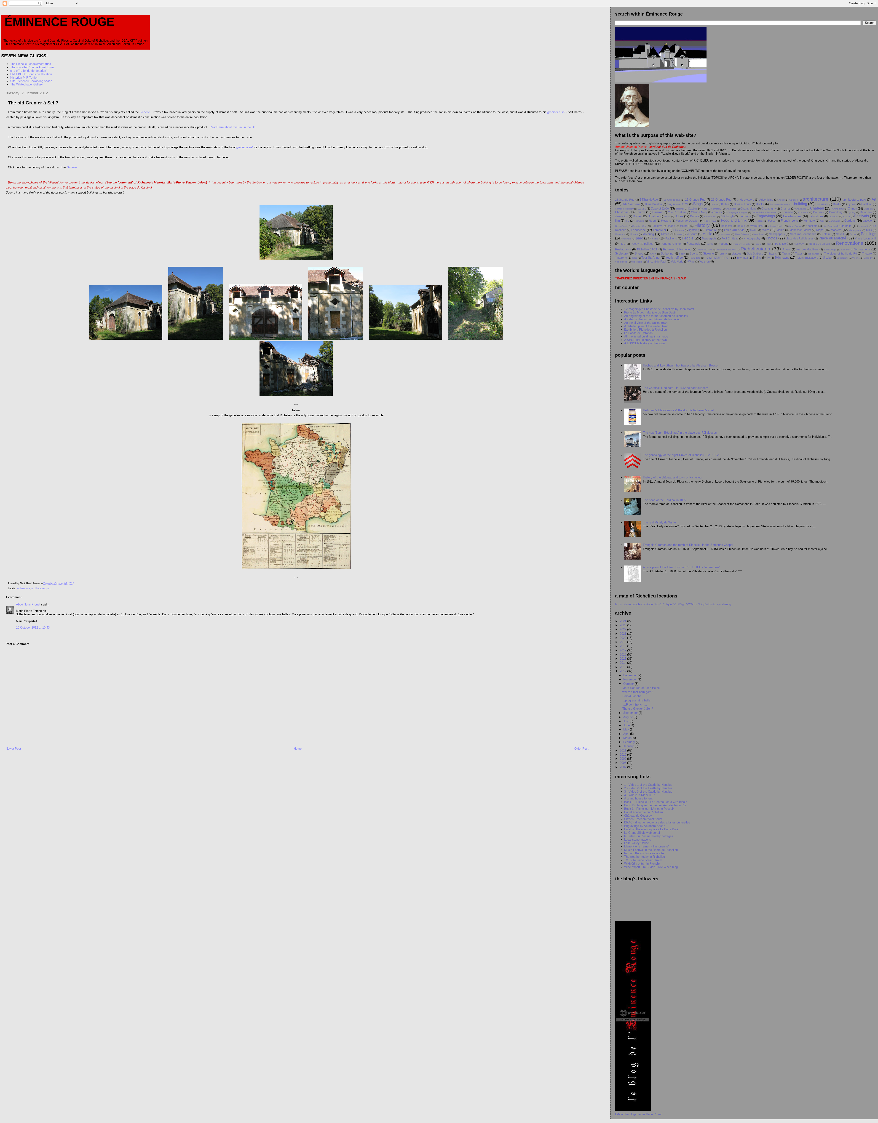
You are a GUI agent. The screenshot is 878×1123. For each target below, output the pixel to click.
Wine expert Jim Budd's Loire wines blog (651, 867)
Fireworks (639, 221)
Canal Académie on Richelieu (643, 812)
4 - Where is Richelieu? (639, 795)
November (630, 679)
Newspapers (777, 234)
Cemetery (716, 208)
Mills (869, 229)
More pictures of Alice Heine (641, 688)
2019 (623, 642)
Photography (752, 238)
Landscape (638, 230)
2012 (623, 671)
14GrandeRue (649, 199)
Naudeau (726, 234)
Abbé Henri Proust (28, 604)
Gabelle (145, 112)
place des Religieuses (800, 238)
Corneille (787, 212)
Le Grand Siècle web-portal (642, 832)
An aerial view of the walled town (645, 322)
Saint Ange (830, 249)
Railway (799, 243)
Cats (704, 208)
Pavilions (671, 238)
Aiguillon (793, 200)
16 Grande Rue (695, 199)
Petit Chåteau (730, 238)
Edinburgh (727, 216)
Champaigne (748, 208)
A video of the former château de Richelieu (652, 319)
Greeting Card (639, 226)
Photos (771, 238)
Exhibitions (816, 216)
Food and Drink (734, 220)
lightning (693, 229)
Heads (671, 225)
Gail (822, 221)
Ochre (853, 234)
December (630, 675)
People (687, 238)
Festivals (861, 216)
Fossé (772, 220)
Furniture (809, 220)
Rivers (787, 249)
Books (760, 204)
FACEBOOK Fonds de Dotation (31, 74)
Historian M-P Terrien (24, 77)
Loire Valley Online (636, 843)
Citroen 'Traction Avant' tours (643, 819)
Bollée (725, 204)
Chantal (785, 208)
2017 (623, 650)
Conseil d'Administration (764, 212)
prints (710, 244)
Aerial (781, 200)
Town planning (716, 257)
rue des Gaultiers (807, 249)
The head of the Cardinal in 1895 (664, 500)
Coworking (836, 212)
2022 (623, 629)
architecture (23, 588)
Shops (639, 253)
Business (821, 204)
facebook (834, 216)
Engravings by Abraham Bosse (644, 826)
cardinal (680, 208)
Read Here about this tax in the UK (232, 127)
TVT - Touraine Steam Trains (643, 860)
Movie (665, 234)
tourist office (674, 257)
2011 (623, 750)
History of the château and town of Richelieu (672, 477)
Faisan (846, 216)
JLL (782, 226)
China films (838, 208)
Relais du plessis (820, 243)
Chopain (868, 208)
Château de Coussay (638, 815)
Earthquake (710, 216)
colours (717, 212)
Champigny (768, 208)
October (629, 683)
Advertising (766, 199)
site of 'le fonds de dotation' (28, 70)
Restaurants (623, 249)
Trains (757, 257)
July (626, 721)
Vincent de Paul (656, 261)
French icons (789, 220)
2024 (623, 621)
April (626, 733)
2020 (623, 638)
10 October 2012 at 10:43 (33, 627)
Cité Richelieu (677, 212)
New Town (758, 234)
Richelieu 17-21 (647, 249)
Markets (836, 230)
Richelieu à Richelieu (677, 249)
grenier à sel (245, 147)
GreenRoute (621, 226)
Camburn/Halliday (624, 208)
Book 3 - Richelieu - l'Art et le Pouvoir (649, 808)
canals (642, 208)
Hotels (741, 225)
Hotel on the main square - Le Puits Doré (651, 829)
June (627, 725)
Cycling (851, 212)
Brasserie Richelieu (780, 204)
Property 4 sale (741, 244)
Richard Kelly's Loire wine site (644, 853)
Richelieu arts (705, 249)
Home (298, 748)
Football (759, 221)
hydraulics (756, 225)
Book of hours (742, 204)
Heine (684, 226)
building (800, 204)
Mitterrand (620, 234)
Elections (745, 216)
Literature (710, 230)
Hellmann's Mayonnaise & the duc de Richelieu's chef (678, 410)
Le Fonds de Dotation (638, 333)
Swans (772, 253)
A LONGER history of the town (644, 343)
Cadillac (866, 204)
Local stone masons (637, 839)
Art (874, 199)
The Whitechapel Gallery (26, 84)
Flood (652, 220)
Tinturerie (621, 257)
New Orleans (742, 234)
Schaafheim (862, 249)
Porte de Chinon (671, 243)
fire (627, 220)
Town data (694, 258)
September (631, 712)
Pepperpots (709, 238)
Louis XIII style (734, 230)
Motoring (648, 234)
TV (768, 257)
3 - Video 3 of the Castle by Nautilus (648, 791)
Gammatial (834, 221)
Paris (654, 238)
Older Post (581, 748)
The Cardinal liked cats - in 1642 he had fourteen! (675, 388)
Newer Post (13, 748)
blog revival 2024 (677, 204)
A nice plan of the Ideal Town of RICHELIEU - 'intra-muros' (681, 567)
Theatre (867, 253)
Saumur (845, 249)
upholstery (842, 258)
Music (707, 234)
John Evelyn (794, 226)
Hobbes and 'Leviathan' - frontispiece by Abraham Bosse (680, 365)
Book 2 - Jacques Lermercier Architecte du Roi (655, 805)
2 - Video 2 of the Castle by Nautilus (648, 788)
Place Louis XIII (865, 238)
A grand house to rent (638, 798)
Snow (653, 253)
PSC (768, 244)
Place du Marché (832, 238)
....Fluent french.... (634, 704)
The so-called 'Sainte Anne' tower (32, 67)
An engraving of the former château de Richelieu (656, 316)
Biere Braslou (653, 204)
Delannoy (866, 212)
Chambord (730, 208)
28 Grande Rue (721, 199)
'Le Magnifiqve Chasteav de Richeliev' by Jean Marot (659, 309)
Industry (772, 226)
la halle (846, 226)
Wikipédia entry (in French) (642, 863)
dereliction (621, 216)
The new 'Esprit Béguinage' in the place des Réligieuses (680, 432)
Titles (634, 258)
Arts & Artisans (631, 204)
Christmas (622, 212)
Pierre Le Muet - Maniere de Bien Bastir (650, 312)
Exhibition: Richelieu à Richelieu (645, 329)
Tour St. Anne (650, 257)
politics (648, 243)
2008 (623, 763)
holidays (726, 225)
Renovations (849, 243)
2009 (623, 758)
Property (723, 243)
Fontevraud (710, 221)
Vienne (856, 258)
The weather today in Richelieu (644, 856)
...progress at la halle (636, 700)
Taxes (799, 253)
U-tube (827, 257)
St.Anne (708, 253)
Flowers (666, 220)
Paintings (868, 234)
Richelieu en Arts (726, 249)
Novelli (840, 234)
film (617, 220)
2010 (623, 754)
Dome (637, 216)
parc (639, 238)
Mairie (780, 229)
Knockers (811, 225)
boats (714, 204)
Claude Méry (699, 212)
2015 (623, 658)
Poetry (635, 243)
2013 (623, 667)
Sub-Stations (755, 253)
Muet (679, 234)
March (627, 738)
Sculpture (621, 253)
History (702, 225)
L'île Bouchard (830, 226)
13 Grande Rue (625, 199)
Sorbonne (667, 253)
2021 (623, 633)
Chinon (852, 208)
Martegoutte (855, 230)
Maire (765, 230)
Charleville (800, 208)
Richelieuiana (755, 248)
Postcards (693, 243)
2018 (623, 646)
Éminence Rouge (60, 21)
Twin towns (782, 257)
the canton (813, 253)
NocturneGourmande (803, 234)
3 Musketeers (745, 199)
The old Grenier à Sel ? (637, 708)
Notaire (826, 234)
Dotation (653, 216)
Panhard (627, 238)
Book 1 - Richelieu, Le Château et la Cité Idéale (655, 802)
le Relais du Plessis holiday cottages (648, 836)
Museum (691, 234)
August (628, 717)
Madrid (753, 230)
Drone (667, 216)
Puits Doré (781, 243)
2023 (623, 625)
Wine (691, 261)
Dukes (679, 216)
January (629, 746)
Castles (692, 208)
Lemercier (659, 230)
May (626, 729)
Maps (820, 230)
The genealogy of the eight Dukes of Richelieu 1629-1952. (681, 455)
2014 (623, 662)
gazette (867, 220)
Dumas (694, 216)
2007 (623, 767)
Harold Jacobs (631, 696)
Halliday (656, 225)
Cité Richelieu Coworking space (31, 81)
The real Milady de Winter (660, 522)
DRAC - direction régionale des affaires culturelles (657, 822)
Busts (837, 204)
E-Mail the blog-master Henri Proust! (639, 1114)
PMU (622, 243)
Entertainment (792, 216)
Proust (758, 244)
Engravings (765, 216)
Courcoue (803, 212)
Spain (682, 253)
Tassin (786, 253)
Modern (634, 234)
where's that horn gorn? (637, 692)
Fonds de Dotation (687, 220)
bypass (852, 204)
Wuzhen (704, 261)
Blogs (698, 204)
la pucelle (864, 226)
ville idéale (636, 261)
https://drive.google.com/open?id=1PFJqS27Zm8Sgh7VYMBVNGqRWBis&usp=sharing (673, 604)
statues (736, 253)
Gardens (850, 220)
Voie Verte (677, 261)
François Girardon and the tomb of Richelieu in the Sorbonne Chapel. (688, 545)
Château (817, 208)
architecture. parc (41, 588)
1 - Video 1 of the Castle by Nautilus (648, 784)
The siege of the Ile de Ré (840, 253)
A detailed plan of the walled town (646, 326)
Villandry (868, 258)
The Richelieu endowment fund (30, 64)
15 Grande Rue (672, 200)
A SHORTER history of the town (645, 340)
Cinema (657, 212)
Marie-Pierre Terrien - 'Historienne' (646, 846)
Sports (694, 253)
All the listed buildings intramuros (646, 336)
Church (640, 212)
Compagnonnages (737, 212)
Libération (678, 230)
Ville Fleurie (621, 261)
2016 (623, 654)
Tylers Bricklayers (807, 257)
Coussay (818, 212)
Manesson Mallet (800, 229)
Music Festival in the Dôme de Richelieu (651, 850)
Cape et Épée (660, 208)
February (629, 742)
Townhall (742, 257)
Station (723, 253)
